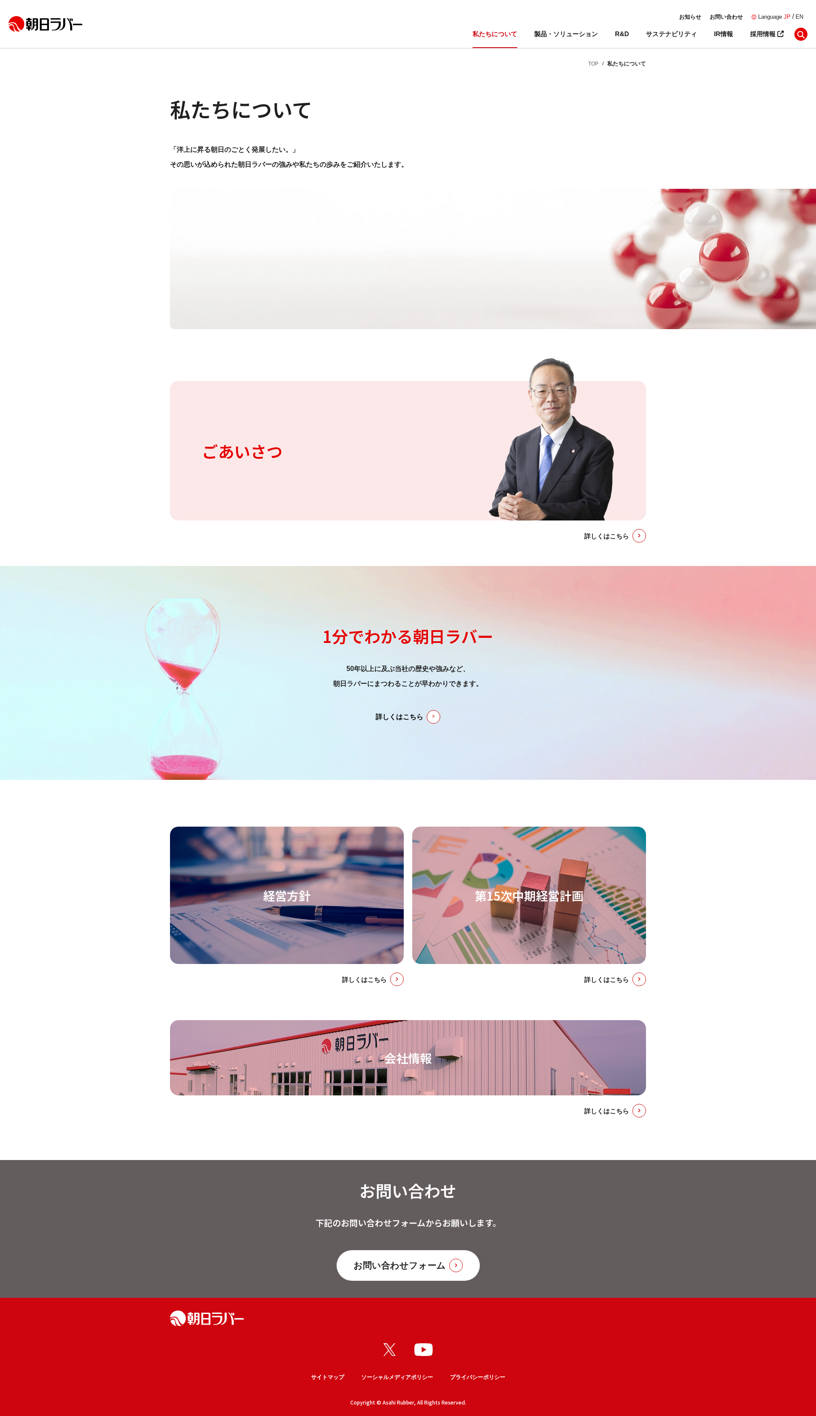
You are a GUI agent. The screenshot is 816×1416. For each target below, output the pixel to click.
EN (799, 17)
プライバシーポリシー (477, 1377)
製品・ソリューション (566, 33)
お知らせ (690, 17)
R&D (622, 33)
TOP (593, 64)
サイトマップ (327, 1377)
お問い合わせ (726, 17)
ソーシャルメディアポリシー (397, 1377)
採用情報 (763, 33)
